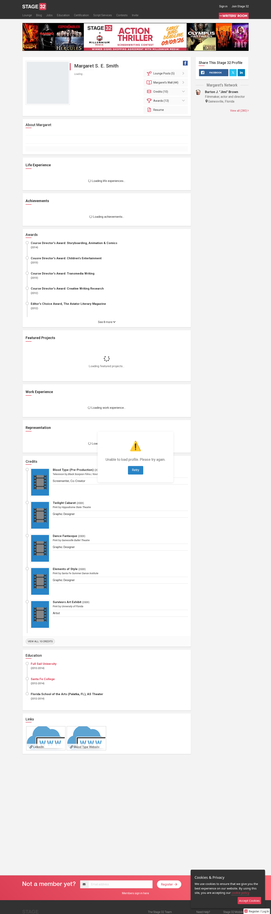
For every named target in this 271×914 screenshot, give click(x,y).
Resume (158, 109)
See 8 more (105, 322)
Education (63, 15)
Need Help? (203, 912)
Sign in (223, 6)
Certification (81, 15)
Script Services (102, 15)
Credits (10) (160, 91)
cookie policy (240, 893)
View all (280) (239, 110)
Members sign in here (135, 893)
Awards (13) (161, 100)
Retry (135, 470)
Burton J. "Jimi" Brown (221, 92)
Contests (122, 15)
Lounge (27, 15)
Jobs (49, 15)
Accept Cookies (249, 901)
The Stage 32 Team (160, 912)
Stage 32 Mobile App (236, 912)
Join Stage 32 (240, 6)
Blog (39, 15)
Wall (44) (165, 82)
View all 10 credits (40, 641)
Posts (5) (164, 73)
